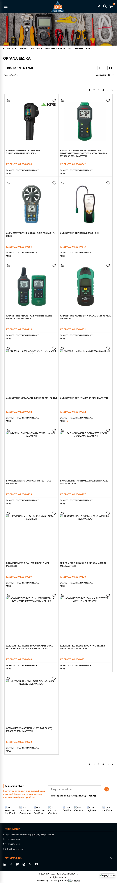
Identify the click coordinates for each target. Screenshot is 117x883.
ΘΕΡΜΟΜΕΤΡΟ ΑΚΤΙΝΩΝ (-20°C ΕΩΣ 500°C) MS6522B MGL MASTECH (29, 730)
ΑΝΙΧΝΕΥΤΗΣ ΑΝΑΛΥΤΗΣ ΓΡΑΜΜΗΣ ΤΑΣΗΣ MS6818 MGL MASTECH (29, 317)
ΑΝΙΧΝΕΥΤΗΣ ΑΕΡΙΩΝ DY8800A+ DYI (79, 233)
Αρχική (6, 48)
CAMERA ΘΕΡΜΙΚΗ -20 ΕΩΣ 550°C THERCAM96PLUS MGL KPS (24, 152)
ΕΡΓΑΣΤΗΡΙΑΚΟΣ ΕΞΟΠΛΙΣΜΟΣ (26, 48)
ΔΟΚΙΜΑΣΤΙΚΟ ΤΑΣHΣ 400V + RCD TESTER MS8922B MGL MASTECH (82, 647)
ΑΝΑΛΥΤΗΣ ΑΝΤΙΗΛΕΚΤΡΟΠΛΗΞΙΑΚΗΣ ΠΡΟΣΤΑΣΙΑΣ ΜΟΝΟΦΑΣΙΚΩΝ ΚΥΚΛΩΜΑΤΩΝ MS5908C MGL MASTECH (83, 153)
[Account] (99, 6)
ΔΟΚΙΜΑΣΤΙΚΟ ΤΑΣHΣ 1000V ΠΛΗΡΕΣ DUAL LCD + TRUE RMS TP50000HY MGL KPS (29, 647)
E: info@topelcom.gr (13, 849)
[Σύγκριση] (8, 100)
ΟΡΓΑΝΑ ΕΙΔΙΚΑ (82, 48)
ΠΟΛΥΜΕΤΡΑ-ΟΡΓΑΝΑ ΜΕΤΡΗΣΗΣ (58, 48)
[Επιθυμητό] (54, 100)
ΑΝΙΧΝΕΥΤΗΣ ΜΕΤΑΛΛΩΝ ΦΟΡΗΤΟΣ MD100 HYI (31, 398)
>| (112, 90)
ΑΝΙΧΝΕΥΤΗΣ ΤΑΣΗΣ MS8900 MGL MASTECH (84, 398)
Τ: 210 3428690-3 (11, 839)
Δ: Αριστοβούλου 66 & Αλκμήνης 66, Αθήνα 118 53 (28, 834)
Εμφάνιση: (96, 74)
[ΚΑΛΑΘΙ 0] (111, 7)
